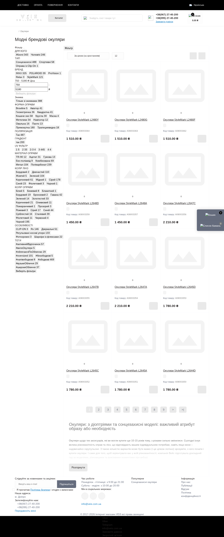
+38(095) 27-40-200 (167, 18)
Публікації (186, 485)
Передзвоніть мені (25, 510)
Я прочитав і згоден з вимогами (45, 489)
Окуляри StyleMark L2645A (131, 370)
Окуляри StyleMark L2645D (179, 286)
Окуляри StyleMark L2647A (131, 286)
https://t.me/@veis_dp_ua (93, 496)
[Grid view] (201, 55)
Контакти (73, 5)
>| (183, 409)
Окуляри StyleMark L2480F (179, 119)
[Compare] (106, 80)
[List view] (193, 55)
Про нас (185, 482)
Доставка (23, 5)
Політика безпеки (40, 489)
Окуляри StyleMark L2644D (179, 370)
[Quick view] (106, 66)
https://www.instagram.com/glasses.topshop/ (84, 496)
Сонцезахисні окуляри (144, 482)
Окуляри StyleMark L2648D (82, 203)
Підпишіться (67, 484)
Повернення (55, 5)
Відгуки (185, 489)
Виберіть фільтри (26, 93)
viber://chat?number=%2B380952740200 (101, 496)
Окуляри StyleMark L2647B (82, 286)
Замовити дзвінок (164, 21)
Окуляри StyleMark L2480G (131, 119)
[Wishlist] (106, 73)
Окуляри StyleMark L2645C (82, 370)
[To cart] (105, 139)
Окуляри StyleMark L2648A (131, 203)
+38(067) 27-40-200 (167, 14)
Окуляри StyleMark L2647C (179, 203)
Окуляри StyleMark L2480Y (82, 119)
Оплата (38, 5)
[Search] (85, 18)
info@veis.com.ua (91, 504)
